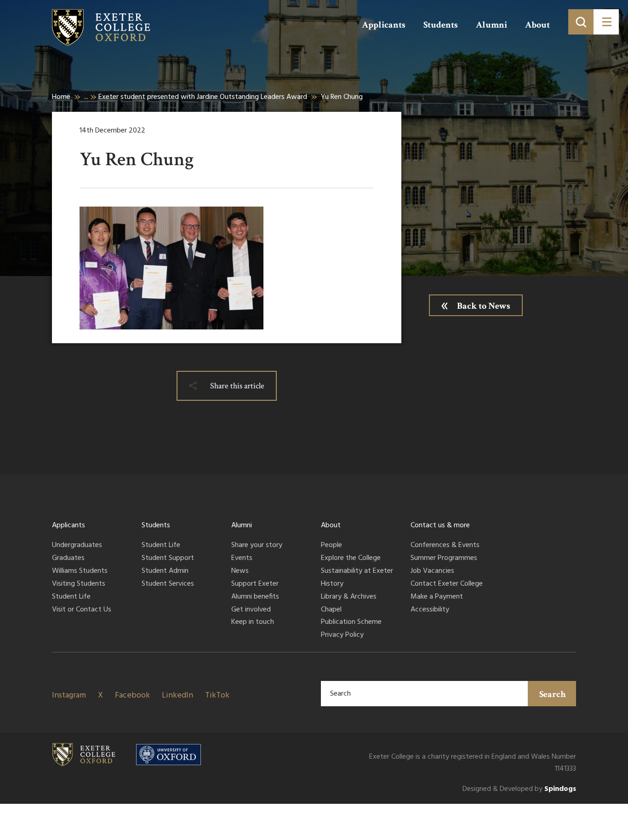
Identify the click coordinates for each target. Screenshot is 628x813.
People (331, 545)
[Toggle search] (581, 22)
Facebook (132, 695)
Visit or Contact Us (81, 610)
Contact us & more (440, 525)
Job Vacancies (432, 571)
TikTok (217, 695)
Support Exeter (255, 584)
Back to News (483, 306)
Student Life (71, 597)
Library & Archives (349, 597)
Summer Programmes (444, 558)
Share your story (256, 545)
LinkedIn (177, 695)
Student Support (168, 558)
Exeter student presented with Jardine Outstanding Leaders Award (202, 97)
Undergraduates (77, 545)
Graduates (68, 558)
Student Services (168, 584)
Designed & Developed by (519, 789)
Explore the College (351, 558)
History (332, 584)
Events (241, 558)
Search (552, 694)
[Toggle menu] (606, 22)
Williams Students (80, 571)
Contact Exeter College (447, 584)
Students (440, 25)
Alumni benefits (255, 597)
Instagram (69, 695)
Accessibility (430, 610)
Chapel (331, 610)
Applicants (383, 25)
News (240, 571)
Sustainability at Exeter (357, 571)
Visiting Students (78, 584)
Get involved (251, 610)
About (537, 25)
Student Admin (165, 571)
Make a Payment (437, 597)
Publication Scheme (351, 622)
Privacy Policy (342, 635)
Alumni (491, 25)
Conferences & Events (445, 545)
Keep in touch (252, 622)
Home (61, 97)
